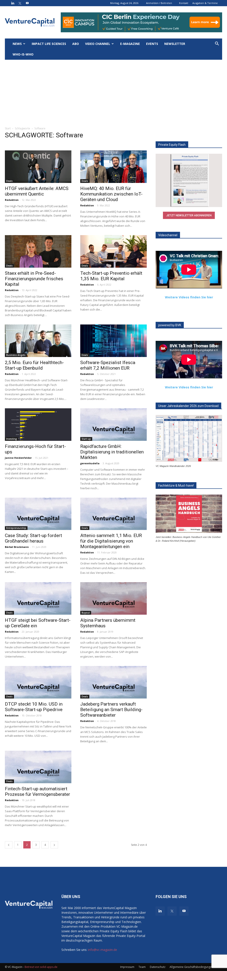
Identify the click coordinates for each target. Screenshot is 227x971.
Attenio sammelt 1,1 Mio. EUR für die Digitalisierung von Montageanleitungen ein (111, 541)
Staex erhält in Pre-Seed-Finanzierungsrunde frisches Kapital (34, 279)
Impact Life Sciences (49, 44)
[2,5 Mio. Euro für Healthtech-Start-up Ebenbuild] (38, 340)
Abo (75, 44)
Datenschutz (157, 967)
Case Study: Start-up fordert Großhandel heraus (33, 538)
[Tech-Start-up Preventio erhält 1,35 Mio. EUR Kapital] (113, 251)
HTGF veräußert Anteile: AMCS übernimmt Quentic (36, 191)
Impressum (127, 967)
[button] (216, 44)
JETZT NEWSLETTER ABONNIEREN (188, 215)
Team (142, 967)
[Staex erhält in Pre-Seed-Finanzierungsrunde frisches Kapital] (38, 251)
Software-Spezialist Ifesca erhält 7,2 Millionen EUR (107, 365)
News (17, 44)
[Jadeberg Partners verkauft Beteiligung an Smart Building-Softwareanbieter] (113, 682)
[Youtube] (27, 3)
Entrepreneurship (16, 528)
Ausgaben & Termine (205, 3)
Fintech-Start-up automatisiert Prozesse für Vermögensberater (37, 791)
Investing (11, 438)
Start (8, 128)
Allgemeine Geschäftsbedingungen (191, 967)
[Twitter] (20, 3)
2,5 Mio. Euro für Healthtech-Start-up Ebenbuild (34, 365)
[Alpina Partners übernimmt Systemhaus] (113, 598)
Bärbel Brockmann (17, 547)
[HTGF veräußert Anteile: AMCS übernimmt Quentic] (38, 166)
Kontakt (183, 3)
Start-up (86, 438)
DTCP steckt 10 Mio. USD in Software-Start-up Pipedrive (34, 706)
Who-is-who (23, 54)
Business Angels (15, 355)
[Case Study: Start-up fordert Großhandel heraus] (38, 514)
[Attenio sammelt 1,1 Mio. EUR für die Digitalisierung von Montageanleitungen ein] (113, 514)
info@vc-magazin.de (102, 950)
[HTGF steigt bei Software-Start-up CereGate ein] (38, 598)
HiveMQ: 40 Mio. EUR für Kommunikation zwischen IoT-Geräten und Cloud (111, 194)
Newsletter (174, 44)
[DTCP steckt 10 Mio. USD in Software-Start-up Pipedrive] (38, 682)
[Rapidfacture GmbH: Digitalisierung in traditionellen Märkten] (113, 424)
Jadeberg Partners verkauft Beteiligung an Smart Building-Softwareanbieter (111, 709)
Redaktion (12, 199)
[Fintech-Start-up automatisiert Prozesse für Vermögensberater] (38, 767)
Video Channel (97, 44)
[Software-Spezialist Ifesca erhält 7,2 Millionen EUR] (113, 340)
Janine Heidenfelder (18, 457)
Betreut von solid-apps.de (41, 967)
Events (152, 44)
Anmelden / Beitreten (159, 3)
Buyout (86, 612)
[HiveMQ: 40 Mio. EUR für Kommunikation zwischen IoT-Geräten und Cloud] (113, 166)
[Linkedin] (12, 3)
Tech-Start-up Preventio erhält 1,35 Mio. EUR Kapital (111, 276)
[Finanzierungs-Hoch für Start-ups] (38, 424)
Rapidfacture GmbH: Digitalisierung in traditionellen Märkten (112, 452)
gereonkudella (90, 463)
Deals (9, 180)
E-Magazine (130, 44)
